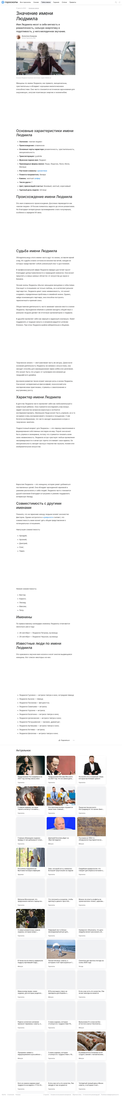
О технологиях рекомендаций (91, 1094)
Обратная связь (77, 1094)
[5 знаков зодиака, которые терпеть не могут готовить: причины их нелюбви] (30, 800)
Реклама (18, 1094)
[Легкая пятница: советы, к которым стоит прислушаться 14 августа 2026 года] (61, 954)
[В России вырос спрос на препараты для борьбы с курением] (61, 984)
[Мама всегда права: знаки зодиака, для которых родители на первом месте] (30, 984)
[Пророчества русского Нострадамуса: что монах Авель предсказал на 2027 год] (91, 800)
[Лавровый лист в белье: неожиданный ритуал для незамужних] (61, 923)
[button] (45, 58)
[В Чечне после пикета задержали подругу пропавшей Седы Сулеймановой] (30, 954)
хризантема (42, 171)
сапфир (37, 178)
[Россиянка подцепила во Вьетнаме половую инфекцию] (30, 862)
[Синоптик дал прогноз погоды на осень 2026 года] (91, 954)
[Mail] (3, 2)
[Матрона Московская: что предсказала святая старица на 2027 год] (30, 892)
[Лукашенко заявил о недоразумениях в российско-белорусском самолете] (30, 1046)
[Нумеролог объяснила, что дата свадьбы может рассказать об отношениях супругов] (91, 923)
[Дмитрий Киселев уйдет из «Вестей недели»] (61, 831)
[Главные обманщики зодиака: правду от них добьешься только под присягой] (30, 831)
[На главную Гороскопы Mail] (11, 2)
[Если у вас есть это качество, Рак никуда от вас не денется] (61, 1076)
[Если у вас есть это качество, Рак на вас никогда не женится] (91, 984)
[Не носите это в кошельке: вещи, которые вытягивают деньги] (91, 770)
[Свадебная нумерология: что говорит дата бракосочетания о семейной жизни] (91, 862)
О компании (10, 1094)
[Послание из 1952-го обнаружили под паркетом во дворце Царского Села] (91, 831)
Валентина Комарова (29, 36)
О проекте (46, 1094)
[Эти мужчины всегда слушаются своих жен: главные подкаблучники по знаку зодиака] (61, 800)
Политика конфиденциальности (110, 1094)
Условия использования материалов (61, 1094)
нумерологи (48, 517)
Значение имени (34, 8)
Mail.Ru (4, 1094)
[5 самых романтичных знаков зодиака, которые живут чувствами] (30, 923)
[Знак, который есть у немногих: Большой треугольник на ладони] (61, 862)
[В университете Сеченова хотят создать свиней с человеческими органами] (91, 1046)
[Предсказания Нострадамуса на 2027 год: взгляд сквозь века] (30, 770)
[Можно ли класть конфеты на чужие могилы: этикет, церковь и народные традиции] (91, 892)
